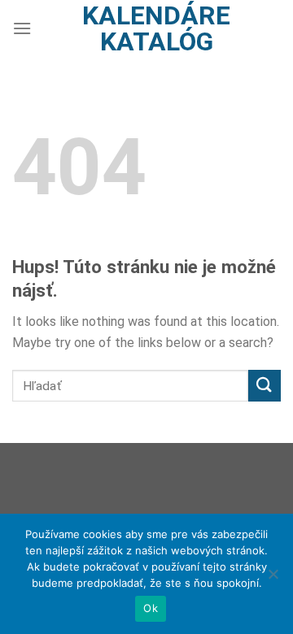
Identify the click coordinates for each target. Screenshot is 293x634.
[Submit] (264, 386)
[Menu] (22, 28)
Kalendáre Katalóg (156, 28)
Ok (150, 607)
